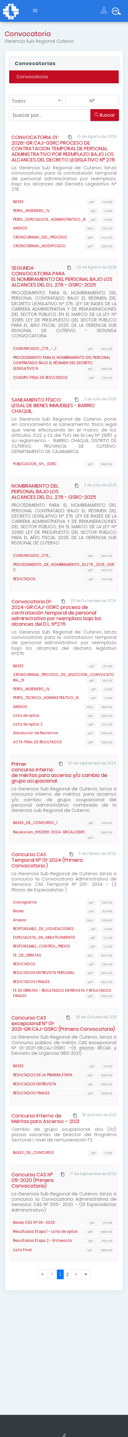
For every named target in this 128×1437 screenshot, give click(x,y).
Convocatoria (32, 77)
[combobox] (36, 101)
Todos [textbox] (19, 101)
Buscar (107, 115)
